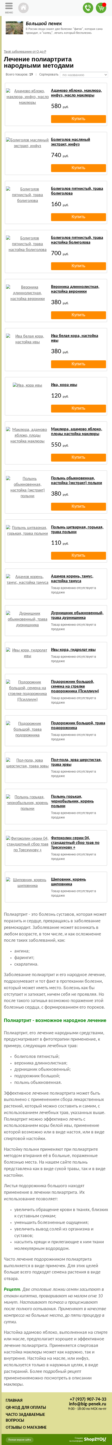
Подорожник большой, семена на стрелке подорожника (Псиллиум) (75, 686)
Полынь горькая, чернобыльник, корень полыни (72, 801)
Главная (14, 1401)
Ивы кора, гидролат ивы (73, 650)
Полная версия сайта (19, 1439)
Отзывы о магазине (26, 1428)
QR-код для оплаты (26, 1408)
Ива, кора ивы (64, 385)
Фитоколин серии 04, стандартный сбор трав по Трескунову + (75, 843)
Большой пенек (44, 23)
